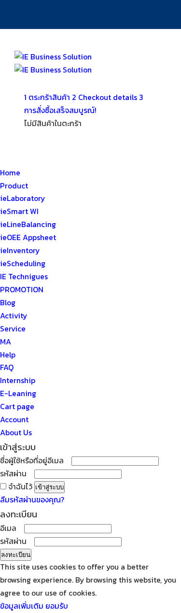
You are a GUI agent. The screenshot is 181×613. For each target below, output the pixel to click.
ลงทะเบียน (15, 554)
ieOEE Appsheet (28, 237)
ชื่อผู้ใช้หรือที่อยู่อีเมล (35, 460)
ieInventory (20, 250)
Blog (7, 302)
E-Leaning (18, 393)
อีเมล (11, 528)
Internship (17, 380)
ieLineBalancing (28, 224)
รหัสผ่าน (16, 473)
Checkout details (105, 97)
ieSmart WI (19, 211)
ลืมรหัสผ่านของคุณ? (32, 499)
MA (5, 341)
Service (13, 328)
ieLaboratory (22, 198)
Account (14, 419)
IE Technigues (24, 276)
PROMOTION (21, 289)
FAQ (7, 367)
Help (7, 354)
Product (14, 185)
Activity (13, 315)
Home (10, 172)
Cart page (17, 406)
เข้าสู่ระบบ (49, 487)
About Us (16, 432)
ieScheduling (22, 263)
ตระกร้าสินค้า (48, 97)
